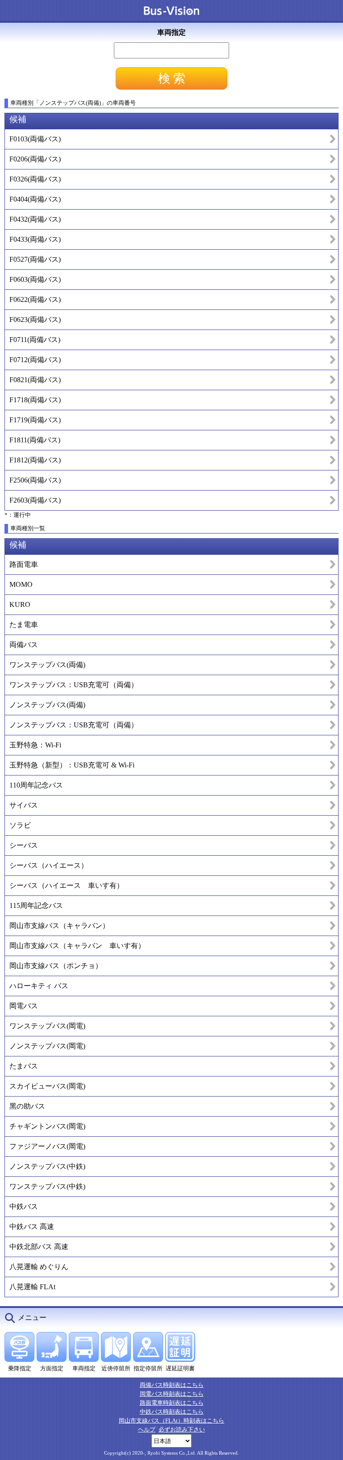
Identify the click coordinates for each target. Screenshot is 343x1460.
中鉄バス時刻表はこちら (172, 1411)
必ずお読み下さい (182, 1429)
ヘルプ (146, 1429)
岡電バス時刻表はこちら (172, 1393)
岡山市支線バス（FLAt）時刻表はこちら (171, 1420)
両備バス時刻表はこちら (172, 1385)
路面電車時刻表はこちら (172, 1402)
